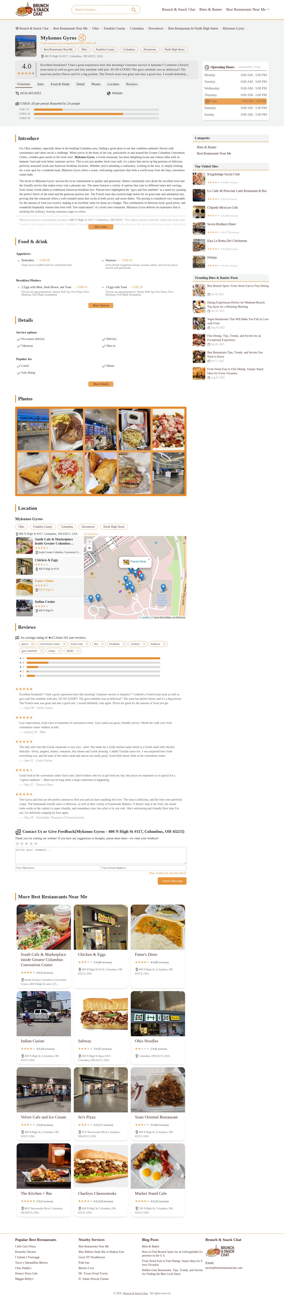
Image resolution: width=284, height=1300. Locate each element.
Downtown (155, 28)
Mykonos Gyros (233, 28)
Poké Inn (84, 1262)
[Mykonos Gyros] (28, 48)
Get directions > (92, 533)
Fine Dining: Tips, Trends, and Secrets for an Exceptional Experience (234, 340)
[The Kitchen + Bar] (44, 1166)
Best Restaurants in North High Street (193, 28)
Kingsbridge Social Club (223, 178)
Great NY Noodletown (92, 1257)
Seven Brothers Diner (223, 228)
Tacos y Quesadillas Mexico (31, 1262)
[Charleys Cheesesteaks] (101, 1166)
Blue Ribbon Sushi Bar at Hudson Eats (101, 1251)
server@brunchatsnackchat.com (223, 1267)
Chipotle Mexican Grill (222, 211)
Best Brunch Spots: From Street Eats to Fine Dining (238, 290)
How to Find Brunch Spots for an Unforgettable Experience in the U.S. (172, 1253)
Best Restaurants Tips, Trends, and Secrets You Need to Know (235, 356)
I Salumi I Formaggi (27, 1257)
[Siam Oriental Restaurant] (158, 1089)
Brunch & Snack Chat (178, 9)
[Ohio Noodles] (158, 1013)
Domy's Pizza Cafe (26, 1273)
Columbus (137, 28)
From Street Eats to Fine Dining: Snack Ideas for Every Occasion (172, 1262)
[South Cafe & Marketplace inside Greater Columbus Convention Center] (44, 927)
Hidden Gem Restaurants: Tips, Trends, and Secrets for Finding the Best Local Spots (172, 1272)
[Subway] (101, 1013)
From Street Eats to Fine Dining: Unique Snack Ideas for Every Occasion (235, 373)
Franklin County (114, 28)
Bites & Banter (210, 9)
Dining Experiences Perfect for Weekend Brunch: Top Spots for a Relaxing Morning (236, 306)
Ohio (95, 28)
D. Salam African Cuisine (94, 1278)
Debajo (222, 261)
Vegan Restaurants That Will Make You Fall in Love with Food (238, 323)
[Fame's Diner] (158, 927)
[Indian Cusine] (44, 1013)
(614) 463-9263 (30, 93)
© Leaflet (144, 617)
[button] (141, 577)
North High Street (174, 49)
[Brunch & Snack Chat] (32, 9)
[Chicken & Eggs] (101, 927)
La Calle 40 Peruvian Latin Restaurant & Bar (237, 194)
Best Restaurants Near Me (246, 9)
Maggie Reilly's (24, 1278)
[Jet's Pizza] (101, 1089)
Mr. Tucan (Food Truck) (93, 1273)
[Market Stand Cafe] (158, 1166)
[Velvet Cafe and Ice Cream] (44, 1089)
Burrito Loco (86, 1268)
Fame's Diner (138, 561)
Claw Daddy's (23, 1268)
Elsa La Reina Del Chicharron (227, 244)
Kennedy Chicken (25, 1251)
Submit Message (172, 881)
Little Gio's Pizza (25, 1246)
